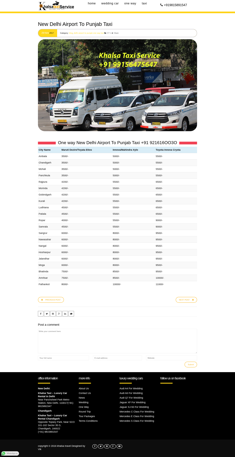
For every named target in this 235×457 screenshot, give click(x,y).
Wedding (83, 402)
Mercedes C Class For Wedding (137, 411)
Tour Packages (87, 416)
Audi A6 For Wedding (131, 393)
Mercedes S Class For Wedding (137, 421)
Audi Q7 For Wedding (131, 397)
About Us (84, 388)
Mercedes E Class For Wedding (137, 416)
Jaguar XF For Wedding (133, 402)
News (82, 397)
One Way (84, 407)
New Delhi (44, 388)
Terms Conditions (88, 421)
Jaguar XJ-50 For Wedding (134, 407)
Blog (71, 33)
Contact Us (85, 393)
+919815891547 (175, 5)
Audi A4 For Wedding (131, 388)
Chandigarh (45, 410)
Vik (39, 449)
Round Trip (85, 411)
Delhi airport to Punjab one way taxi (89, 33)
